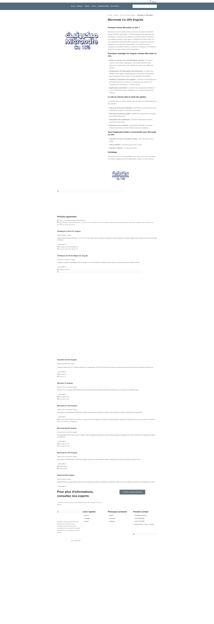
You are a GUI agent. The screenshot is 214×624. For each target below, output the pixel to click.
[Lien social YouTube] (145, 1)
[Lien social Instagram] (142, 1)
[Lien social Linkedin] (147, 1)
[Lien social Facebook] (140, 1)
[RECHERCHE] (155, 6)
